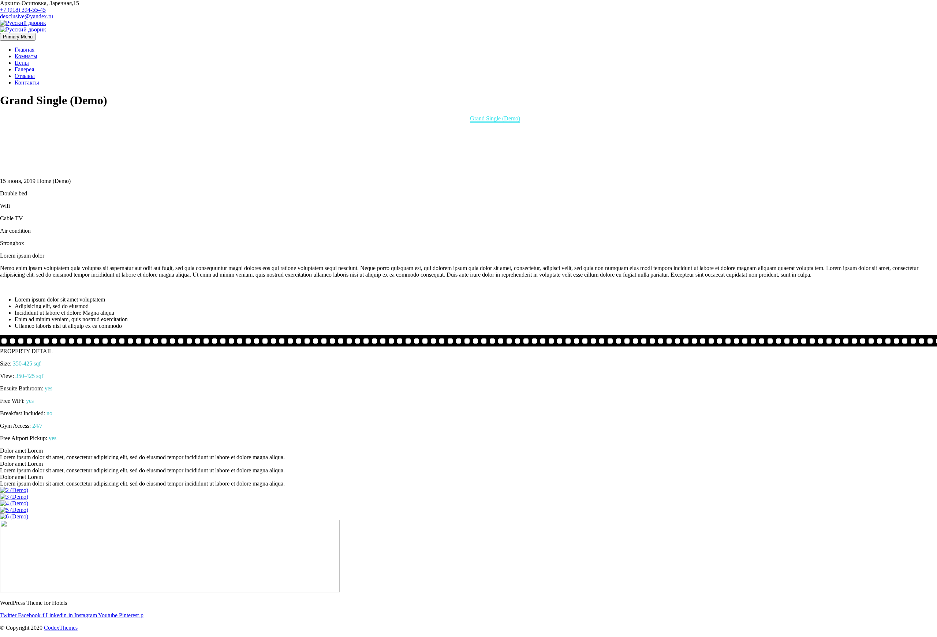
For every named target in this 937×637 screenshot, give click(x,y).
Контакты (27, 82)
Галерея (24, 69)
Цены (22, 63)
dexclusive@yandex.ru (26, 16)
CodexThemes (61, 628)
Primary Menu (18, 37)
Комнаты (26, 56)
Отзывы (25, 76)
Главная (24, 49)
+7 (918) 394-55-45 (23, 10)
